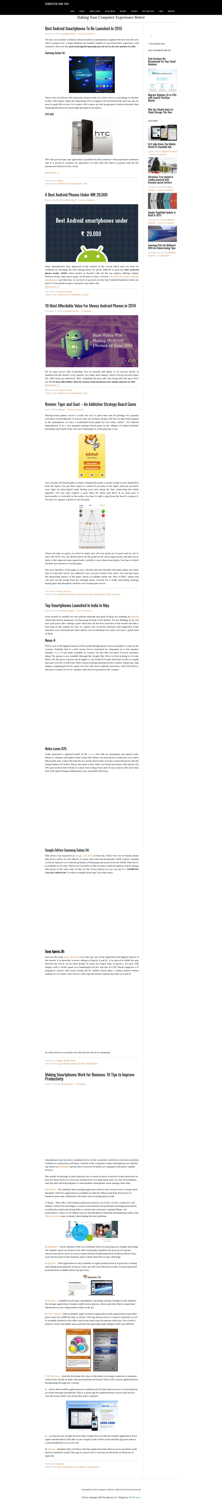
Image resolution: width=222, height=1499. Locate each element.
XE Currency (53, 1376)
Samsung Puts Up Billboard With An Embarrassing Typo (162, 246)
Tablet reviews (52, 1216)
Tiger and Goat (113, 594)
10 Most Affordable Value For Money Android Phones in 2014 (90, 305)
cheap (85, 294)
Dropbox (51, 1300)
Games (60, 591)
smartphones (76, 183)
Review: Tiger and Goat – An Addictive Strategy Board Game (90, 404)
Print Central (53, 1313)
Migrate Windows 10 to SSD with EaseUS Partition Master (162, 97)
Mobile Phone (70, 1060)
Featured (61, 291)
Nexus (56, 652)
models (81, 1063)
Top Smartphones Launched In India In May (77, 605)
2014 (85, 393)
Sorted (51, 1449)
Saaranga (88, 594)
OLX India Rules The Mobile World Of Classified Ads (162, 145)
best (67, 183)
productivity (93, 1467)
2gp (59, 1063)
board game (71, 594)
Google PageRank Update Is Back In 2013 (162, 213)
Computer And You (57, 4)
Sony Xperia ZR (72, 957)
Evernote (51, 1189)
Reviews (67, 591)
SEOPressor (135, 1497)
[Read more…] (52, 172)
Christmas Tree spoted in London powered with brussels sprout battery (160, 179)
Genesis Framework (132, 1489)
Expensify (52, 1246)
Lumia (91, 754)
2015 (85, 183)
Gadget (60, 180)
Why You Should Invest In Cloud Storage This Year (160, 110)
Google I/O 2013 (83, 855)
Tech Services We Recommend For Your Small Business (162, 61)
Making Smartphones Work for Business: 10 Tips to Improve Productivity (89, 1076)
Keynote (51, 1263)
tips (59, 1467)
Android (61, 183)
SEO (116, 1497)
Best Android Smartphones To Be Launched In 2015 (83, 28)
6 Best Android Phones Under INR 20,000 (76, 194)
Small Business (68, 1467)
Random (60, 1464)
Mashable (64, 1166)
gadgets (73, 1063)
